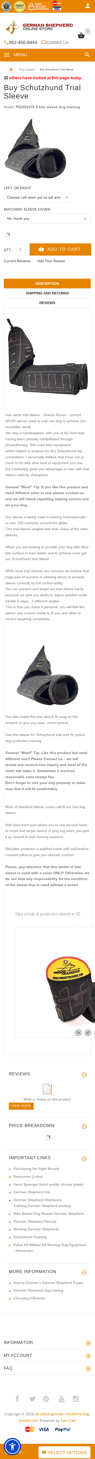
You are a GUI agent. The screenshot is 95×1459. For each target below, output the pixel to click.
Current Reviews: (17, 261)
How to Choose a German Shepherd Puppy (48, 1283)
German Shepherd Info (31, 1192)
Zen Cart (68, 1420)
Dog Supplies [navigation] (27, 69)
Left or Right (17, 188)
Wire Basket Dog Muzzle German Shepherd (48, 1214)
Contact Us (57, 42)
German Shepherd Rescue (34, 1221)
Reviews (47, 303)
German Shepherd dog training (38, 1290)
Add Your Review (51, 261)
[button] (86, 55)
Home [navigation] (11, 69)
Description (47, 283)
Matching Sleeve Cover (27, 209)
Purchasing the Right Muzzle (36, 1169)
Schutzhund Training (29, 1237)
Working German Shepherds (36, 1229)
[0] (81, 38)
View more (21, 1106)
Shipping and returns (47, 293)
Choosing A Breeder (29, 1298)
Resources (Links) (28, 1176)
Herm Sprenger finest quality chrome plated (48, 1184)
